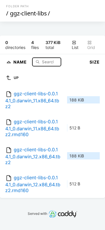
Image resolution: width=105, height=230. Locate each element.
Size (95, 61)
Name (20, 61)
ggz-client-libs (28, 13)
